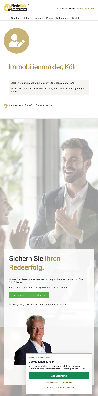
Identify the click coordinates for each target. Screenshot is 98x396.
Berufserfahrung (44, 279)
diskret (24, 279)
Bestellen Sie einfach (19, 287)
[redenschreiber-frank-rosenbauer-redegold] (35, 315)
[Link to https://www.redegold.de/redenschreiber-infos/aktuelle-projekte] (16, 41)
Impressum (70, 388)
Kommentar (15, 105)
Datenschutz (48, 388)
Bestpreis (17, 304)
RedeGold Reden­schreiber (39, 105)
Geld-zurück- (31, 304)
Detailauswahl (67, 382)
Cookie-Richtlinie (59, 388)
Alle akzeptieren (59, 375)
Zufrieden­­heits (51, 304)
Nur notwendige (52, 382)
